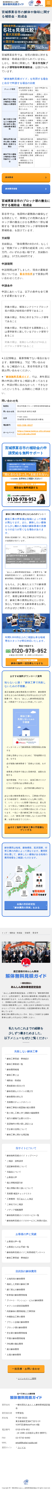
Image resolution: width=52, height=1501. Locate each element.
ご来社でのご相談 (15, 1204)
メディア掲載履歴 (15, 1210)
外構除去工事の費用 (16, 1316)
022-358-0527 (25, 425)
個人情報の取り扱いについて (20, 1188)
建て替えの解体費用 (16, 1289)
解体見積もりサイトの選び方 (20, 1091)
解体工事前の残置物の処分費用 (21, 1107)
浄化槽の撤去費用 (15, 1343)
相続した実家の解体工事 (18, 1284)
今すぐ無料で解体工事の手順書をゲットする (27, 828)
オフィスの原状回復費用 (18, 1306)
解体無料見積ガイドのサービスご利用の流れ (27, 1220)
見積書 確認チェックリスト (19, 1193)
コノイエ (22, 1447)
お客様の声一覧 (14, 1241)
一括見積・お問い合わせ (26, 1368)
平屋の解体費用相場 (16, 1338)
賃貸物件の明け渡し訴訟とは (20, 1123)
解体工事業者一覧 (15, 1064)
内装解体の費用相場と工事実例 (21, 1311)
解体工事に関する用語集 (18, 1134)
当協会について (14, 1172)
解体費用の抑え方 (15, 1096)
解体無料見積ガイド (17, 376)
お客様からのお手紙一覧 (18, 1247)
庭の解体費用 (13, 1349)
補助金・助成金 (14, 1080)
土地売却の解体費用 (16, 1278)
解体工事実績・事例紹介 (18, 1058)
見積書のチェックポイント (19, 1102)
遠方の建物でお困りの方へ (19, 1118)
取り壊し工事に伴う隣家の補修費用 (23, 1113)
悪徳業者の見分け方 (16, 1086)
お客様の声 (12, 1177)
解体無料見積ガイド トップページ (22, 1155)
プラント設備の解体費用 (18, 1322)
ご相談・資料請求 (15, 1161)
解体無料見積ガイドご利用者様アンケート (26, 1252)
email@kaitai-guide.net (26, 1442)
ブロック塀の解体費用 (17, 1327)
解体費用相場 (13, 1069)
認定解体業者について (17, 1166)
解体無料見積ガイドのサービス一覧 (23, 1215)
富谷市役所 (26, 274)
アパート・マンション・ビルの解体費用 (25, 1300)
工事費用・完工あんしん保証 (20, 1199)
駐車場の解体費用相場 (17, 1295)
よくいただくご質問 (27, 1378)
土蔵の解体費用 (14, 1354)
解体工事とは (13, 1075)
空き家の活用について (17, 1129)
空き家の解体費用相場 (17, 1333)
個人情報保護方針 (15, 1182)
